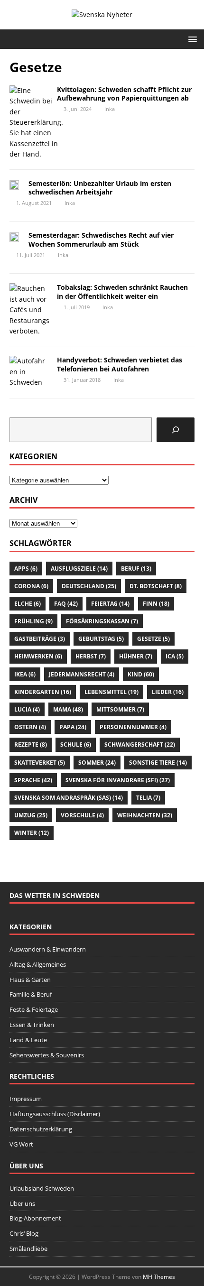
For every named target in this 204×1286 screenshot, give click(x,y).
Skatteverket (39, 763)
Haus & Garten (30, 979)
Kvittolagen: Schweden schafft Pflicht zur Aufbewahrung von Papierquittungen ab (124, 93)
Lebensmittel (111, 692)
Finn (156, 604)
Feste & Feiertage (33, 1009)
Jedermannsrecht (81, 674)
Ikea (25, 674)
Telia (148, 798)
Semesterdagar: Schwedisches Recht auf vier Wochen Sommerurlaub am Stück (101, 239)
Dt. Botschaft (156, 586)
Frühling (33, 621)
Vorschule (82, 815)
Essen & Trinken (31, 1024)
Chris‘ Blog (23, 1233)
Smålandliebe (28, 1248)
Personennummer (133, 727)
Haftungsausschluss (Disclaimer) (54, 1114)
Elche (27, 604)
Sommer (97, 763)
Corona (31, 586)
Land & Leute (28, 1040)
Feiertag (110, 604)
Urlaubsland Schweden (41, 1188)
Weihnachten (144, 815)
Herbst (90, 656)
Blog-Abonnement (35, 1218)
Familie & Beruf (30, 994)
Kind (141, 674)
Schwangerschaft (139, 744)
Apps (25, 568)
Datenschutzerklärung (40, 1129)
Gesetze (153, 639)
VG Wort (21, 1144)
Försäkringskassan (102, 621)
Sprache (33, 780)
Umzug (30, 815)
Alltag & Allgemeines (37, 964)
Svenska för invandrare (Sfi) (117, 780)
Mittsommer (120, 709)
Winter (31, 833)
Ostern (30, 727)
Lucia (27, 709)
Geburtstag (101, 639)
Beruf (136, 568)
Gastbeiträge (39, 639)
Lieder (168, 692)
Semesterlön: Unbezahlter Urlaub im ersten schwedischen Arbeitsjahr (99, 187)
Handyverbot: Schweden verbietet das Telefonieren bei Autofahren (119, 364)
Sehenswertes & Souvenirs (46, 1055)
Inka (109, 108)
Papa (72, 727)
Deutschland (89, 586)
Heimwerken (38, 656)
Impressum (25, 1098)
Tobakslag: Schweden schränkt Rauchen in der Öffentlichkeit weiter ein (122, 291)
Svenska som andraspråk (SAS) (68, 798)
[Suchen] (176, 429)
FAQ (66, 604)
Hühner (135, 656)
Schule (75, 744)
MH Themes (159, 1277)
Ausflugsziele (79, 568)
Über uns (22, 1203)
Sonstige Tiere (158, 763)
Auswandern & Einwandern (47, 949)
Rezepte (30, 744)
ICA (175, 656)
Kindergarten (42, 692)
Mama (68, 709)
